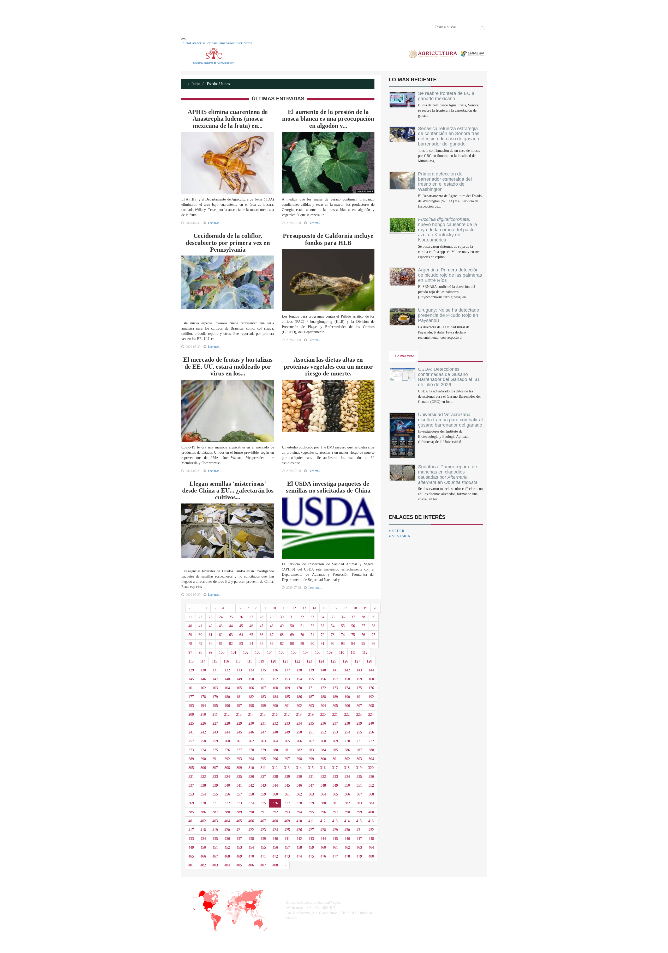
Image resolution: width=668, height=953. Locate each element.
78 (190, 644)
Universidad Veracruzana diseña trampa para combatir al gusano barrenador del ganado (450, 420)
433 (191, 839)
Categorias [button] (197, 43)
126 (345, 661)
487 (263, 865)
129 (191, 670)
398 (347, 812)
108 (317, 652)
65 (251, 635)
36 (343, 617)
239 (359, 723)
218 (299, 715)
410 (299, 821)
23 (210, 617)
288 (371, 750)
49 (282, 626)
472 (275, 856)
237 (335, 723)
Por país (211, 43)
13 (304, 608)
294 (251, 759)
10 (274, 608)
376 (275, 803)
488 (275, 865)
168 (275, 688)
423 (263, 830)
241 (191, 732)
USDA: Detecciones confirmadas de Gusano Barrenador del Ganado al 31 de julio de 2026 (449, 377)
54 (333, 626)
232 (275, 723)
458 (299, 847)
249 (287, 732)
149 (239, 679)
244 (227, 732)
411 (311, 821)
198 (251, 706)
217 (287, 715)
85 (261, 644)
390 (251, 812)
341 (239, 785)
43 (221, 626)
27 (251, 617)
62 (221, 635)
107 (305, 652)
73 (333, 635)
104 (269, 652)
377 (287, 803)
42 (210, 626)
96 (373, 644)
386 (203, 812)
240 (371, 723)
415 (359, 821)
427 (311, 830)
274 (203, 750)
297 (287, 759)
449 (191, 847)
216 (275, 715)
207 (359, 706)
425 (287, 830)
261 (239, 741)
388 (227, 812)
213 (239, 715)
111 (353, 652)
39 (373, 617)
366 (347, 794)
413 (335, 821)
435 (215, 839)
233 (287, 723)
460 (323, 847)
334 (347, 777)
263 (263, 741)
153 (287, 679)
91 (322, 644)
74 (343, 635)
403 (215, 821)
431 (359, 830)
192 (371, 697)
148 (227, 679)
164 (227, 688)
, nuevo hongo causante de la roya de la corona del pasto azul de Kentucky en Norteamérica (447, 229)
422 (251, 830)
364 (323, 794)
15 (324, 608)
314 (299, 768)
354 (203, 794)
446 (347, 839)
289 (191, 759)
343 (263, 785)
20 (375, 608)
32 (302, 617)
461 (335, 847)
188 (323, 697)
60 (200, 635)
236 (323, 723)
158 (347, 679)
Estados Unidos (218, 84)
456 (275, 847)
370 (203, 803)
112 (364, 652)
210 (203, 715)
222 (347, 715)
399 (359, 812)
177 (191, 697)
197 (239, 706)
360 (275, 794)
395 (311, 812)
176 (371, 688)
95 (363, 644)
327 (263, 777)
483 (215, 865)
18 (355, 608)
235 (311, 723)
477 (335, 856)
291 (215, 759)
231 (263, 723)
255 (359, 732)
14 (314, 608)
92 (333, 644)
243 (215, 732)
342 (251, 785)
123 (309, 661)
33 (312, 617)
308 (227, 768)
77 (373, 635)
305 (191, 768)
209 (191, 715)
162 (203, 688)
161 (191, 688)
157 (335, 679)
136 (275, 670)
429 (335, 830)
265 (287, 741)
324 (227, 777)
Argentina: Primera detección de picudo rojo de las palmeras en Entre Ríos (450, 275)
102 (245, 652)
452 (227, 847)
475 (311, 856)
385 (191, 812)
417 (191, 830)
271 (359, 741)
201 (287, 706)
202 (299, 706)
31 (292, 617)
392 (275, 812)
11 (284, 608)
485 (239, 865)
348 (323, 785)
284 (323, 750)
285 (335, 750)
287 (359, 750)
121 (285, 661)
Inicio (189, 26)
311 (263, 768)
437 (239, 839)
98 (200, 652)
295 (263, 759)
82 (231, 644)
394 (299, 812)
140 (323, 670)
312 (275, 768)
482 (203, 865)
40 (190, 626)
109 (329, 652)
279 (263, 750)
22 (200, 617)
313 (287, 768)
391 (263, 812)
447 (359, 839)
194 (203, 706)
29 (271, 617)
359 (263, 794)
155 (311, 679)
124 (321, 661)
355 (215, 794)
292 (227, 759)
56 (353, 626)
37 (353, 617)
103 (257, 652)
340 (227, 785)
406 (251, 821)
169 (287, 688)
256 (371, 732)
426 (299, 830)
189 (335, 697)
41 (200, 626)
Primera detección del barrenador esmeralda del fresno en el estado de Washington (445, 181)
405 (239, 821)
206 (347, 706)
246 (251, 732)
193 (191, 706)
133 (239, 670)
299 (311, 759)
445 (335, 839)
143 (359, 670)
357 (239, 794)
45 (241, 626)
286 (347, 750)
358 (251, 794)
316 (323, 768)
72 (322, 635)
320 (371, 768)
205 (335, 706)
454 (251, 847)
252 (323, 732)
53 (322, 626)
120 (273, 661)
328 (275, 777)
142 (347, 670)
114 (202, 661)
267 (311, 741)
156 (323, 679)
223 (359, 715)
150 (251, 679)
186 (299, 697)
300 (323, 759)
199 (263, 706)
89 (302, 644)
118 (249, 661)
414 (347, 821)
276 (227, 750)
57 (363, 626)
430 (347, 830)
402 (203, 821)
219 (311, 715)
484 (227, 865)
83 (241, 644)
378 (299, 803)
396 (323, 812)
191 (359, 697)
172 (323, 688)
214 (251, 715)
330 (299, 777)
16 (335, 608)
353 (191, 794)
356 (227, 794)
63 (231, 635)
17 (345, 608)
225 (191, 723)
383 (359, 803)
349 (335, 785)
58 (373, 626)
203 (311, 706)
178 (203, 697)
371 (215, 803)
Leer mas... (215, 223)
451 (215, 847)
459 (311, 847)
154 (299, 679)
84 (251, 644)
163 (215, 688)
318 (347, 768)
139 (311, 670)
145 (191, 679)
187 (311, 697)
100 (221, 652)
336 (371, 777)
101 (233, 652)
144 (371, 670)
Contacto (235, 26)
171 (311, 688)
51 (302, 626)
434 (203, 839)
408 (275, 821)
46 (251, 626)
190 (347, 697)
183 (263, 697)
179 (215, 697)
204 (323, 706)
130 (203, 670)
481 (191, 865)
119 (261, 661)
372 (227, 803)
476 (323, 856)
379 (311, 803)
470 (251, 856)
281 (287, 750)
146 (203, 679)
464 (371, 847)
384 (371, 803)
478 (347, 856)
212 (227, 715)
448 (371, 839)
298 (299, 759)
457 (287, 847)
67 (271, 635)
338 (203, 785)
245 (239, 732)
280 (275, 750)
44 (231, 626)
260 (227, 741)
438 (251, 839)
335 (359, 777)
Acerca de (210, 26)
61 (210, 635)
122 (297, 661)
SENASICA (401, 536)
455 (263, 847)
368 (371, 794)
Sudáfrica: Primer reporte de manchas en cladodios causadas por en (448, 474)
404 (227, 821)
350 (347, 785)
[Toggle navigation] (183, 39)
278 (251, 750)
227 (215, 723)
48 (271, 626)
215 (263, 715)
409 (287, 821)
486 (251, 865)
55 (343, 626)
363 (311, 794)
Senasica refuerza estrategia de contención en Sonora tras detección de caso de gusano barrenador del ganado (448, 136)
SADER (398, 531)
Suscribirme (243, 43)
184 (275, 697)
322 (203, 777)
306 (203, 768)
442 (299, 839)
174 (347, 688)
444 (323, 839)
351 (359, 785)
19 (365, 608)
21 (190, 617)
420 (227, 830)
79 (200, 644)
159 (359, 679)
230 (251, 723)
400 (371, 812)
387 (215, 812)
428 (323, 830)
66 (261, 635)
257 (191, 741)
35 (333, 617)
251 (311, 732)
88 (292, 644)
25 (231, 617)
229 (239, 723)
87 (282, 644)
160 (371, 679)
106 (293, 652)
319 (359, 768)
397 (335, 812)
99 (210, 652)
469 (239, 856)
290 (203, 759)
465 (191, 856)
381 (335, 803)
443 (311, 839)
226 (203, 723)
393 (287, 812)
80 (210, 644)
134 (251, 670)
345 (287, 785)
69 (292, 635)
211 (215, 715)
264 (275, 741)
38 (363, 617)
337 (191, 785)
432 (371, 830)
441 (287, 839)
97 (190, 652)
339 (215, 785)
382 (347, 803)
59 (190, 635)
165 (239, 688)
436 (227, 839)
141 (335, 670)
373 (239, 803)
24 (221, 617)
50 (292, 626)
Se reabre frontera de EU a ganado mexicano (446, 96)
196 (227, 706)
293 (239, 759)
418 (203, 830)
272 (371, 741)
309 (239, 768)
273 (191, 750)
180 (227, 697)
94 (353, 644)
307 (215, 768)
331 (311, 777)
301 (335, 759)
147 (215, 679)
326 (251, 777)
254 (347, 732)
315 (311, 768)
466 (203, 856)
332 (323, 777)
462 (347, 847)
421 (239, 830)
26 (241, 617)
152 (275, 679)
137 (287, 670)
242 (203, 732)
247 (263, 732)
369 (191, 803)
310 (251, 768)
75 (353, 635)
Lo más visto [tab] (404, 356)
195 (215, 706)
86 (271, 644)
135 (263, 670)
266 (299, 741)
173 (335, 688)
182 (251, 697)
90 (312, 644)
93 (343, 644)
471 (263, 856)
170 (299, 688)
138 (299, 670)
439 (263, 839)
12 (294, 608)
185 (287, 697)
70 (302, 635)
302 (347, 759)
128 (369, 661)
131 (215, 670)
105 (281, 652)
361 (287, 794)
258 (203, 741)
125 (333, 661)
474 (299, 856)
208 (371, 706)
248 (275, 732)
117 (238, 661)
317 (335, 768)
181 (239, 697)
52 (312, 626)
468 (227, 856)
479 (359, 856)
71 (312, 635)
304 (371, 759)
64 (241, 635)
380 (323, 803)
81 (221, 644)
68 (282, 635)
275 (215, 750)
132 (227, 670)
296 (275, 759)
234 (299, 723)
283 (311, 750)
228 (227, 723)
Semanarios (225, 43)
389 (239, 812)
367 (359, 794)
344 (275, 785)
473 (287, 856)
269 (335, 741)
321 (191, 777)
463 (359, 847)
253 (335, 732)
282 (299, 750)
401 (191, 821)
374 (251, 803)
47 (261, 626)
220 (323, 715)
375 (263, 803)
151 (263, 679)
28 (261, 617)
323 (215, 777)
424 (275, 830)
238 (347, 723)
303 (359, 759)
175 (359, 688)
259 (215, 741)
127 (357, 661)
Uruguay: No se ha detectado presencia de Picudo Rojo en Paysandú (448, 315)
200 (275, 706)
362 (299, 794)
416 (371, 821)
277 (239, 750)
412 (323, 821)
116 (226, 661)
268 (323, 741)
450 (203, 847)
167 (263, 688)
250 (299, 732)
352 (371, 785)
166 (251, 688)
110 (341, 652)
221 (335, 715)
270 (347, 741)
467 (215, 856)
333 (335, 777)
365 (335, 794)
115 (214, 661)
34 (322, 617)
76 (363, 635)
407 (263, 821)
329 (287, 777)
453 (239, 847)
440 (275, 839)
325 (239, 777)
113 (191, 661)
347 (311, 785)
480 (371, 856)
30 (282, 617)
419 (215, 830)
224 (371, 715)
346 (299, 785)
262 (251, 741)
